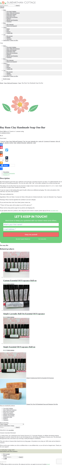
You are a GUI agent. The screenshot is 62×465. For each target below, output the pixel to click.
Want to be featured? (11, 26)
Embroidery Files (10, 15)
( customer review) (5, 133)
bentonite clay (34, 141)
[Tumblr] (31, 157)
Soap (19, 83)
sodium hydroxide (21, 142)
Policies (8, 31)
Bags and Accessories (12, 17)
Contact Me (9, 33)
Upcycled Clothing (11, 11)
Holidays (8, 18)
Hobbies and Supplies (8, 415)
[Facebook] (31, 145)
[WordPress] (31, 152)
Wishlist (8, 37)
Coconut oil (47, 141)
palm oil (2, 142)
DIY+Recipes (10, 24)
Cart (4, 34)
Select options (10, 284)
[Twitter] (31, 150)
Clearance (9, 21)
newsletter (11, 430)
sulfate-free (29, 142)
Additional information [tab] (9, 173)
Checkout (8, 39)
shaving (7, 142)
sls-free (11, 142)
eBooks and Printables (12, 20)
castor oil (40, 141)
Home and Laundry (11, 14)
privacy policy (34, 239)
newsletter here (54, 210)
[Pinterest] (31, 147)
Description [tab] (6, 172)
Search (17, 5)
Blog (4, 23)
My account (9, 36)
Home (8, 28)
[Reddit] (31, 155)
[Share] (31, 168)
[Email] (31, 160)
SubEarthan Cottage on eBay (10, 40)
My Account (6, 454)
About (4, 27)
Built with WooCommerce (10, 451)
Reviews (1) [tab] (6, 175)
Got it (48, 464)
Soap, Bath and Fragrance (13, 13)
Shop (4, 10)
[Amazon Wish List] (31, 163)
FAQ (7, 30)
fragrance (52, 141)
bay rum (28, 141)
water (34, 142)
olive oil (58, 141)
